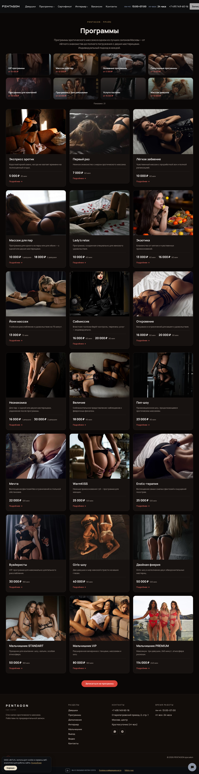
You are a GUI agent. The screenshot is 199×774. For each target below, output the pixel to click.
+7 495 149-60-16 (178, 6)
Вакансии (96, 6)
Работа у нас (129, 770)
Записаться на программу (99, 683)
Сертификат (65, 6)
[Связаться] (192, 767)
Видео (71, 738)
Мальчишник (75, 729)
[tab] (28, 64)
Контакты (111, 6)
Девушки (30, 6)
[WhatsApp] (115, 731)
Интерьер (81, 6)
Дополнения (75, 719)
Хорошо (10, 768)
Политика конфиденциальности (110, 770)
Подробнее (36, 762)
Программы (46, 6)
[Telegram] (122, 731)
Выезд (71, 733)
